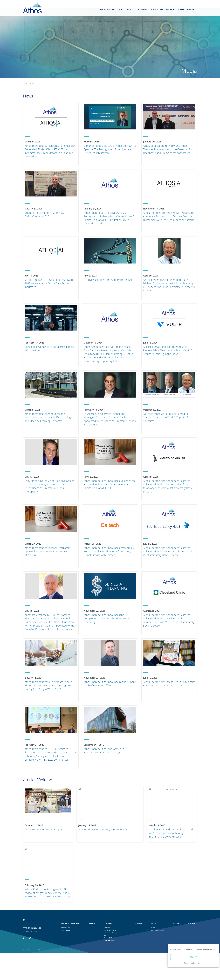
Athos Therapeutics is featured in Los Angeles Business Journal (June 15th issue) (169, 683)
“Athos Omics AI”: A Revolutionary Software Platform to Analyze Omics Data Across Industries (49, 283)
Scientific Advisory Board (110, 934)
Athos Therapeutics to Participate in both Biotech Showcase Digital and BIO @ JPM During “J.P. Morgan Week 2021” (48, 685)
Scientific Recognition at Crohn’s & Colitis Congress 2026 (44, 214)
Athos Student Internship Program (44, 829)
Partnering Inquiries (32, 928)
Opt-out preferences (192, 963)
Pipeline (129, 9)
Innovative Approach (109, 9)
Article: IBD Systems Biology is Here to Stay (102, 829)
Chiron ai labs (156, 9)
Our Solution (65, 930)
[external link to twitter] (30, 938)
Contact (191, 9)
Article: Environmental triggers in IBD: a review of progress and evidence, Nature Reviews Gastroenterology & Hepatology (48, 893)
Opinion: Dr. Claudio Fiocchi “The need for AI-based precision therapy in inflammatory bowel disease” (171, 833)
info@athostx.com (30, 931)
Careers (180, 9)
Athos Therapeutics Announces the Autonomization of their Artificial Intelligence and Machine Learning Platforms (50, 417)
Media (169, 9)
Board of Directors (110, 938)
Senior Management (111, 930)
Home (25, 84)
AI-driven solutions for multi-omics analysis (108, 279)
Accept (193, 957)
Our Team (140, 9)
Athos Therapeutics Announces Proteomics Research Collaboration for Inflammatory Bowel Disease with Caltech (109, 551)
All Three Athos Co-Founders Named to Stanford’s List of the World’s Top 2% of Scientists (165, 417)
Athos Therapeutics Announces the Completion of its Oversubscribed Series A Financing (108, 618)
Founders (107, 928)
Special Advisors (109, 940)
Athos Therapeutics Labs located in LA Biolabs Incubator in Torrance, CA (106, 750)
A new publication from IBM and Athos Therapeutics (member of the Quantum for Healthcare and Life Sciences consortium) (167, 149)
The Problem (65, 928)
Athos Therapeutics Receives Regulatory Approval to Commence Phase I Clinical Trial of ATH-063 (50, 551)
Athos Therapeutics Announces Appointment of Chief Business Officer (110, 683)
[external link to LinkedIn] (24, 938)
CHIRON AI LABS (136, 923)
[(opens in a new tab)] (110, 251)
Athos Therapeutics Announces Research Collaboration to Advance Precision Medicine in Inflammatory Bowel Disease (169, 551)
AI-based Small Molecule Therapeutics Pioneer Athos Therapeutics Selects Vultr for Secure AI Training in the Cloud (168, 350)
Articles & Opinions (157, 930)
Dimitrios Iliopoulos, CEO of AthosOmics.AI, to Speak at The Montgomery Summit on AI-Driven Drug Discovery (110, 149)
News (153, 928)
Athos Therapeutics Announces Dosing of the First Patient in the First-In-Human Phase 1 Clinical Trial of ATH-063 (110, 484)
